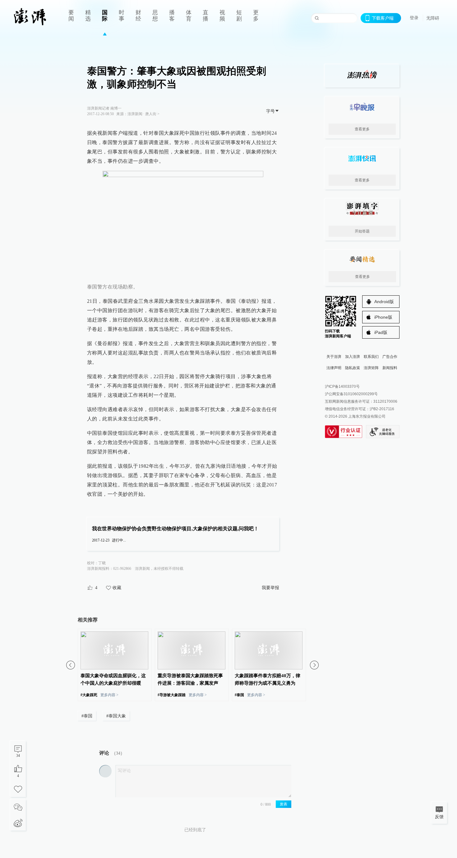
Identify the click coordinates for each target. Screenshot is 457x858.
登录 (414, 17)
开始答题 (362, 231)
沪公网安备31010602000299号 (351, 394)
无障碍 (432, 18)
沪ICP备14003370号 (342, 386)
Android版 (384, 301)
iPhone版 (383, 317)
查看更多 (362, 129)
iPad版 (380, 332)
